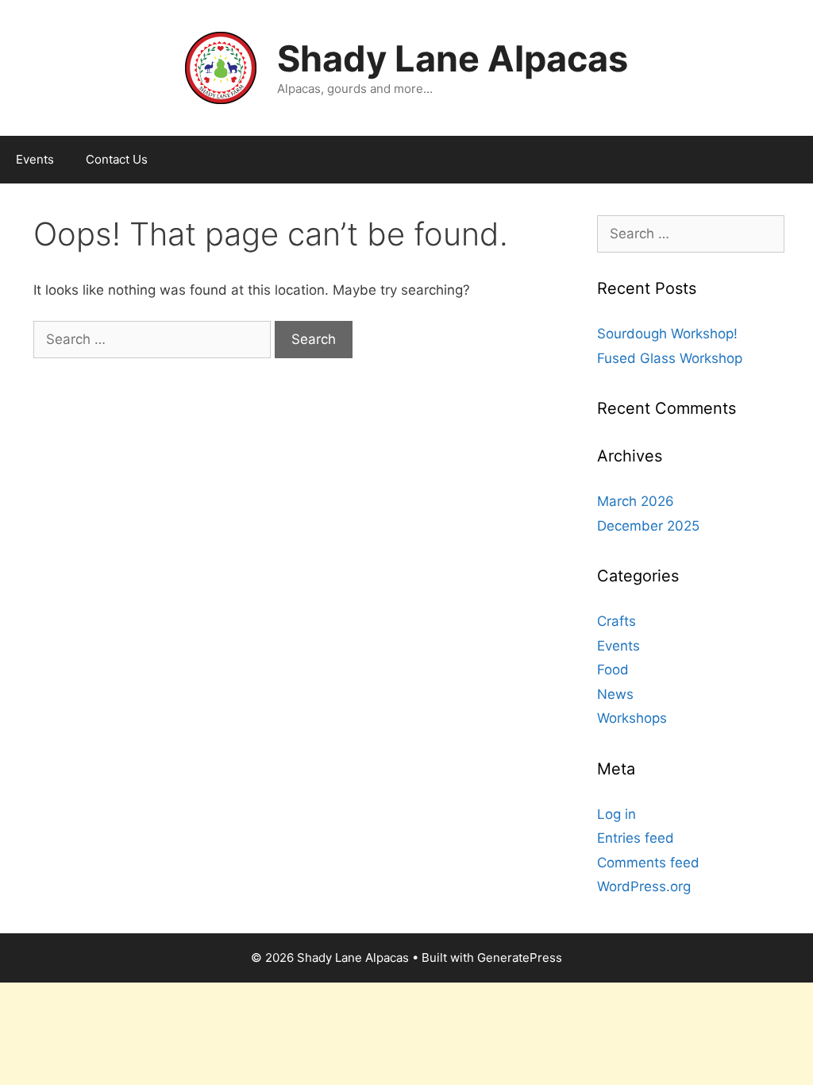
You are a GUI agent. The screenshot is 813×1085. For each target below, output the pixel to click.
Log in (616, 814)
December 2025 (648, 526)
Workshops (632, 718)
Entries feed (635, 838)
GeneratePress (519, 957)
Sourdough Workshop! (667, 334)
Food (613, 670)
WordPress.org (644, 886)
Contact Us (117, 159)
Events (35, 159)
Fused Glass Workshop (669, 358)
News (615, 694)
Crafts (616, 621)
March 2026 (635, 501)
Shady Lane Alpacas (452, 58)
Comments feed (648, 863)
